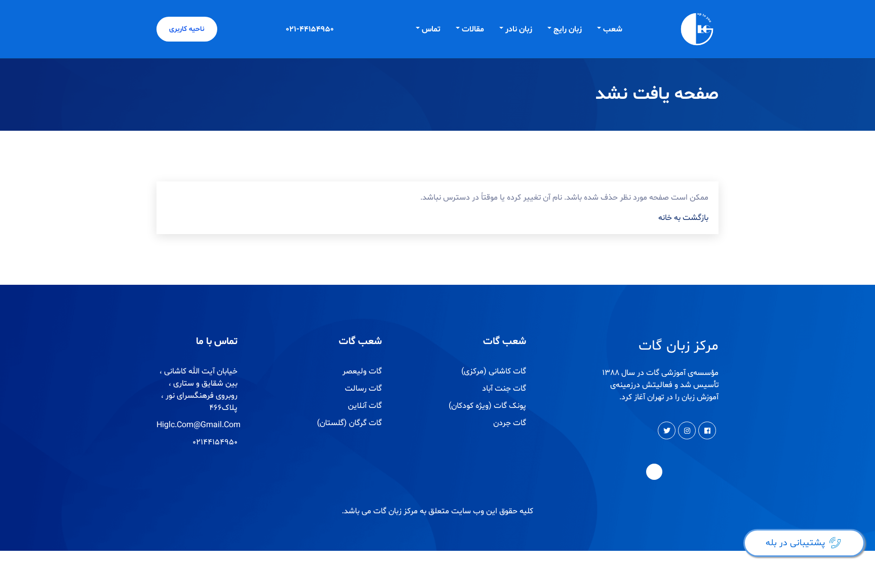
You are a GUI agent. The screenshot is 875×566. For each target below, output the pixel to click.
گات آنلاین (365, 405)
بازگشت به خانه (683, 217)
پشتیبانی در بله (795, 543)
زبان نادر (518, 29)
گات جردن (509, 423)
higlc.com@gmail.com (198, 425)
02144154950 (214, 442)
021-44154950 (310, 29)
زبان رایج (567, 29)
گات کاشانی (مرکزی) (493, 371)
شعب (612, 29)
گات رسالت (363, 388)
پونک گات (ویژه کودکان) (487, 405)
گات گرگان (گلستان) (349, 423)
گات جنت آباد (504, 388)
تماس (431, 29)
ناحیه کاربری (187, 29)
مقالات (473, 29)
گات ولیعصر (362, 371)
